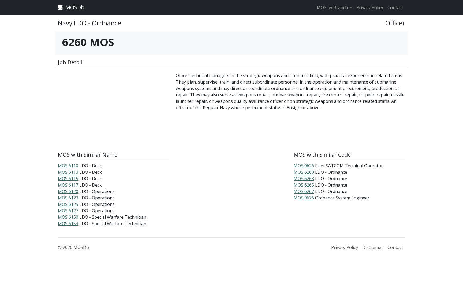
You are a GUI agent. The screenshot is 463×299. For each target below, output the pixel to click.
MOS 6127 (68, 211)
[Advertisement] (113, 109)
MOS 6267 (304, 191)
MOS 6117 (68, 185)
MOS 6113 (68, 172)
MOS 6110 (68, 166)
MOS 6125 (68, 204)
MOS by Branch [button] (333, 7)
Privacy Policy (369, 7)
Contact (395, 7)
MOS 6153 (68, 223)
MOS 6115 (68, 178)
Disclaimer (372, 247)
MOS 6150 (68, 217)
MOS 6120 (68, 191)
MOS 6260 (304, 172)
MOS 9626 (304, 198)
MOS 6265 (304, 185)
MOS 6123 (68, 198)
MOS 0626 (304, 166)
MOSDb (74, 7)
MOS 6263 (304, 178)
